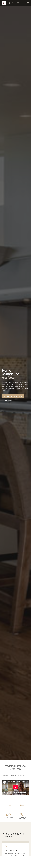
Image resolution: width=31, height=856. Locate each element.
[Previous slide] (3, 383)
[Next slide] (28, 383)
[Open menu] (28, 3)
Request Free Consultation (13, 396)
